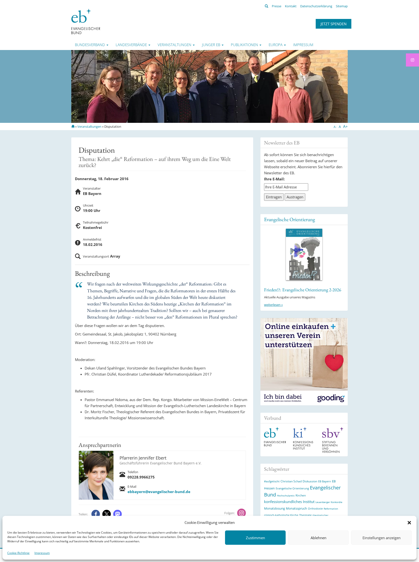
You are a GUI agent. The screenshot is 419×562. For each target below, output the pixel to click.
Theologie (305, 515)
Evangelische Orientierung (289, 219)
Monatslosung (274, 508)
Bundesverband (90, 44)
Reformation (331, 508)
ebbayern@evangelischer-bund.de (159, 491)
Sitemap (342, 6)
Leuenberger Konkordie (328, 502)
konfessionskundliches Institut (289, 501)
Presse (276, 6)
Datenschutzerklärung (316, 6)
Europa (276, 44)
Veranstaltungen (175, 44)
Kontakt (291, 6)
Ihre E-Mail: (274, 178)
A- (335, 127)
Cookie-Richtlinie (18, 553)
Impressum (42, 553)
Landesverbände (132, 44)
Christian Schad (291, 481)
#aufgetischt (272, 481)
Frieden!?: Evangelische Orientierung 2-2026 (302, 290)
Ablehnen (318, 537)
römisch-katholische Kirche (281, 515)
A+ (345, 126)
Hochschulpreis (286, 495)
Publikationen (245, 44)
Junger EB (211, 44)
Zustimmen (255, 537)
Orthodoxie (315, 508)
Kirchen (301, 495)
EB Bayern (324, 481)
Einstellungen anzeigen (382, 537)
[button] (409, 522)
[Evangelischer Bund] (85, 21)
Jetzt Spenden (333, 23)
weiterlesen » (273, 304)
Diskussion (310, 481)
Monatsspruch (296, 508)
